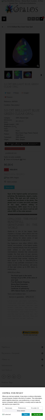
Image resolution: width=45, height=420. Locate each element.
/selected (6, 414)
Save (25, 414)
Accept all (37, 414)
